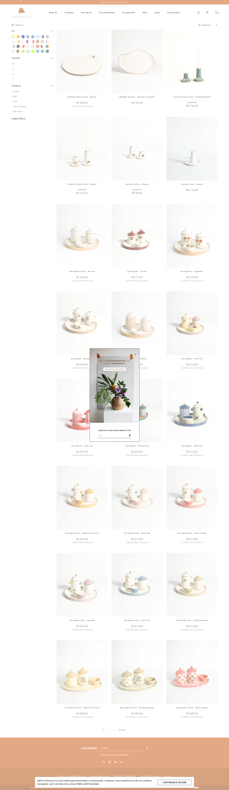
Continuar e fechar (174, 782)
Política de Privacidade (87, 784)
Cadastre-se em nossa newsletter (114, 430)
